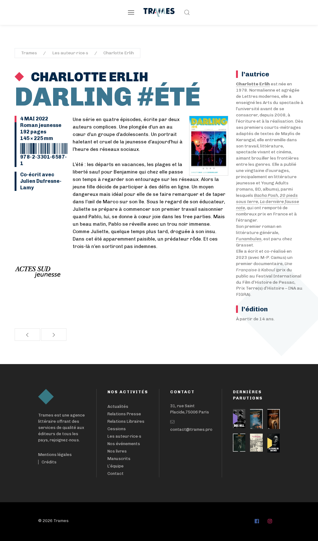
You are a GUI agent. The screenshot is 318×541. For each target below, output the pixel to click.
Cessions (116, 428)
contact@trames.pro (191, 429)
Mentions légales (55, 454)
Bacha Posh (266, 195)
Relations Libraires (125, 421)
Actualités (117, 406)
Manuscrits (118, 458)
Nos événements (123, 443)
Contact (115, 473)
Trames (29, 53)
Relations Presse (124, 414)
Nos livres (117, 451)
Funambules (248, 238)
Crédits (49, 462)
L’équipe (115, 466)
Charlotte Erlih (118, 53)
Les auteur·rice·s (70, 53)
